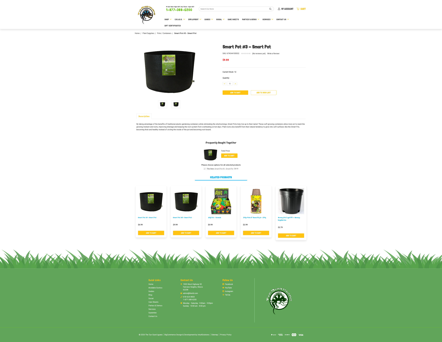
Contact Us (281, 19)
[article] (151, 212)
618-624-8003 (189, 297)
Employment (193, 19)
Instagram (229, 291)
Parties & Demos (249, 19)
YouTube (228, 288)
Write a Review (273, 53)
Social (219, 19)
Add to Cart (229, 155)
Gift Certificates (172, 25)
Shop (166, 19)
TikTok (227, 295)
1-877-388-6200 (179, 10)
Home (150, 284)
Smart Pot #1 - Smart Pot (147, 217)
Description (144, 116)
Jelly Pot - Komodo (214, 217)
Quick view (151, 201)
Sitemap (214, 335)
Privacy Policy (225, 335)
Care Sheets (233, 19)
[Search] (270, 8)
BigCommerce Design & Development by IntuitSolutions (186, 335)
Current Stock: (229, 72)
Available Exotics (155, 288)
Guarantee (152, 313)
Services (266, 19)
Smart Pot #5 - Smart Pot (182, 217)
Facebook (229, 284)
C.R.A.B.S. (178, 19)
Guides (207, 19)
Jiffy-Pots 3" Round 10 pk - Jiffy (254, 217)
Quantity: (226, 78)
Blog (150, 295)
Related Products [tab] (221, 177)
